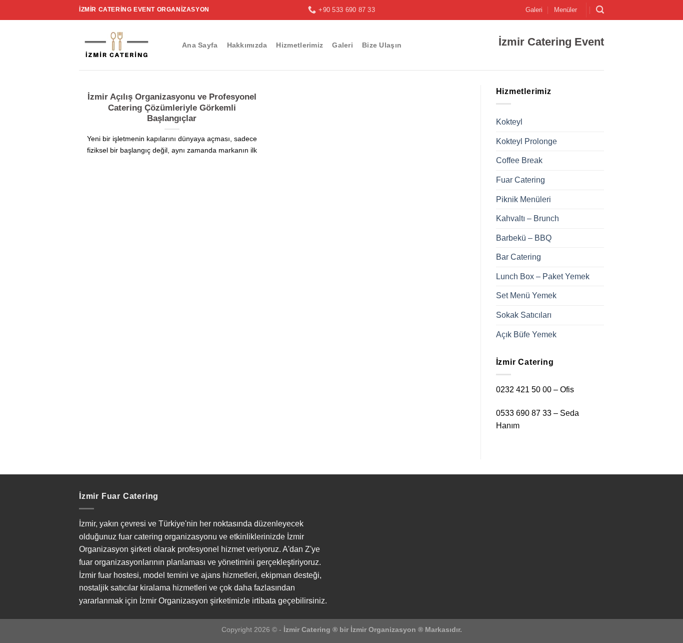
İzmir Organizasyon (383, 629)
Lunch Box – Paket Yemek (543, 276)
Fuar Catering (520, 180)
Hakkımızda (247, 45)
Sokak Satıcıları (524, 315)
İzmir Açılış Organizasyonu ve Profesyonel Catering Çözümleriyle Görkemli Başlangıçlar (172, 107)
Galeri (534, 10)
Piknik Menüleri (523, 199)
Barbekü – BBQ (524, 238)
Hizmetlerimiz (299, 45)
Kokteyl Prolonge (526, 141)
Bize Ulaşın (382, 45)
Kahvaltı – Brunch (527, 218)
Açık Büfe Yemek (526, 334)
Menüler (565, 10)
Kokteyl (509, 122)
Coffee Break (519, 160)
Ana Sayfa (200, 45)
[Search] (600, 10)
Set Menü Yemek (526, 295)
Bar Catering (518, 257)
